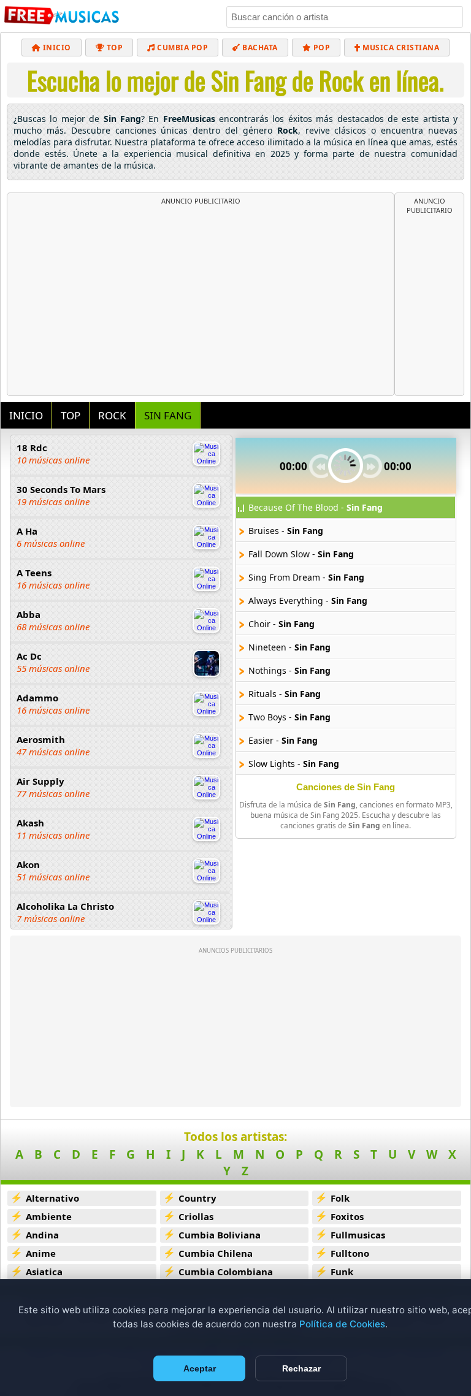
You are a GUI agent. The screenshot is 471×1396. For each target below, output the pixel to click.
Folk (340, 1198)
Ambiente (49, 1216)
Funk (342, 1271)
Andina (42, 1235)
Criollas (195, 1216)
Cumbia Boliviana (219, 1235)
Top (113, 47)
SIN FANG (167, 415)
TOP (70, 415)
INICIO (26, 415)
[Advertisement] (200, 297)
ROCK (112, 415)
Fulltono (350, 1253)
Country (197, 1198)
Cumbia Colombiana (225, 1271)
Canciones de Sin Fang (345, 787)
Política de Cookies (342, 1324)
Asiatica (44, 1271)
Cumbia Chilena (215, 1253)
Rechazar (301, 1368)
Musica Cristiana (400, 47)
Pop (320, 47)
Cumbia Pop (182, 47)
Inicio (55, 47)
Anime (41, 1253)
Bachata (259, 47)
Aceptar (199, 1368)
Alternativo (52, 1198)
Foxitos (347, 1216)
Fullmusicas (358, 1235)
